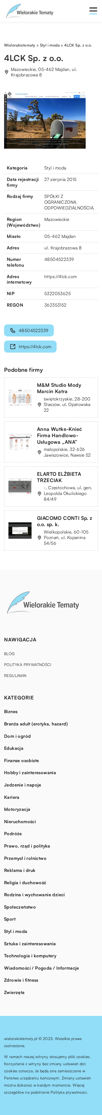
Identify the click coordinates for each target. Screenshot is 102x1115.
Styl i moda (55, 168)
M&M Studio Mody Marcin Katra (59, 388)
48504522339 (59, 259)
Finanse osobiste (21, 760)
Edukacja (13, 748)
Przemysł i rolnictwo (25, 858)
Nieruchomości (20, 821)
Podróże (13, 833)
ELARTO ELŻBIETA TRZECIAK (59, 477)
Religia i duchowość (25, 882)
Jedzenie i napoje (22, 785)
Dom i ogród (17, 736)
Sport (10, 919)
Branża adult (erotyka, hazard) (36, 724)
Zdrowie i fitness (21, 980)
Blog (9, 653)
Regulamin (15, 675)
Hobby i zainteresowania (30, 772)
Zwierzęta (14, 992)
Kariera (12, 797)
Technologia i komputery (30, 955)
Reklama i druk (20, 870)
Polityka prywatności (27, 664)
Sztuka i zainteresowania (30, 943)
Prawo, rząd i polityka (27, 846)
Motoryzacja (17, 809)
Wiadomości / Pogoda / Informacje (41, 968)
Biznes (10, 711)
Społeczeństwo (20, 907)
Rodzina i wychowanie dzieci (34, 894)
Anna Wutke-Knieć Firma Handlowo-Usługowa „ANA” (59, 435)
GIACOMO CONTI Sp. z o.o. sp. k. (64, 521)
